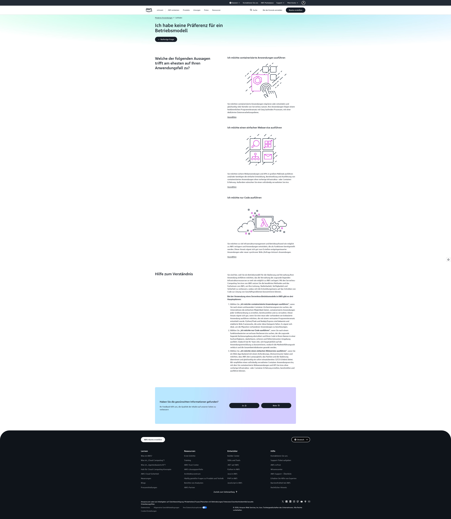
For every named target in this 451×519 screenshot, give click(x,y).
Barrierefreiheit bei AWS (280, 483)
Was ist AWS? (146, 456)
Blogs (143, 483)
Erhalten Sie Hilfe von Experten (283, 478)
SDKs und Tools (233, 460)
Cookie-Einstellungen (149, 511)
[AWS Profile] (303, 3)
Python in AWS (233, 469)
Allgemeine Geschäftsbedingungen (166, 507)
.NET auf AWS (233, 465)
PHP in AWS (232, 478)
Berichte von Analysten (193, 483)
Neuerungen (146, 478)
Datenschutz (145, 507)
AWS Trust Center (191, 465)
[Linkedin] (290, 502)
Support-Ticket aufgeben (281, 460)
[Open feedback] (448, 259)
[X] (283, 502)
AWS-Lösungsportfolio (193, 469)
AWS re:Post (276, 465)
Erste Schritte (189, 456)
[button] (173, 10)
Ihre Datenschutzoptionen (192, 507)
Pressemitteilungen (149, 487)
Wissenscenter (276, 469)
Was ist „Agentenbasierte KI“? (153, 465)
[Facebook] (287, 502)
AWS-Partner (189, 487)
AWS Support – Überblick (281, 474)
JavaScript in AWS (234, 483)
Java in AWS (232, 474)
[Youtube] (302, 502)
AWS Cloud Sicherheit (150, 474)
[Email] (309, 502)
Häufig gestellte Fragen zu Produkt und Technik (204, 478)
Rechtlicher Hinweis (279, 487)
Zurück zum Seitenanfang (224, 492)
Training (187, 460)
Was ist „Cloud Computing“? (153, 460)
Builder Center (233, 456)
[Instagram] (294, 502)
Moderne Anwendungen (164, 18)
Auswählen (231, 117)
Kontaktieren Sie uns (279, 456)
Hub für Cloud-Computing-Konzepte (156, 469)
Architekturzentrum (192, 474)
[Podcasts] (305, 502)
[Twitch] (298, 502)
